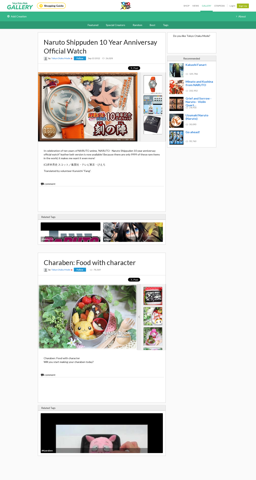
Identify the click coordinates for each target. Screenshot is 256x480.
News (195, 5)
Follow (80, 58)
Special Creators (115, 25)
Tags (165, 25)
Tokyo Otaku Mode (126, 6)
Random (137, 25)
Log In (232, 5)
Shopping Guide (54, 5)
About (242, 16)
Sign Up (243, 5)
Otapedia (219, 5)
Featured (93, 25)
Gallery (206, 5)
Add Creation (19, 16)
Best (152, 25)
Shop (186, 5)
